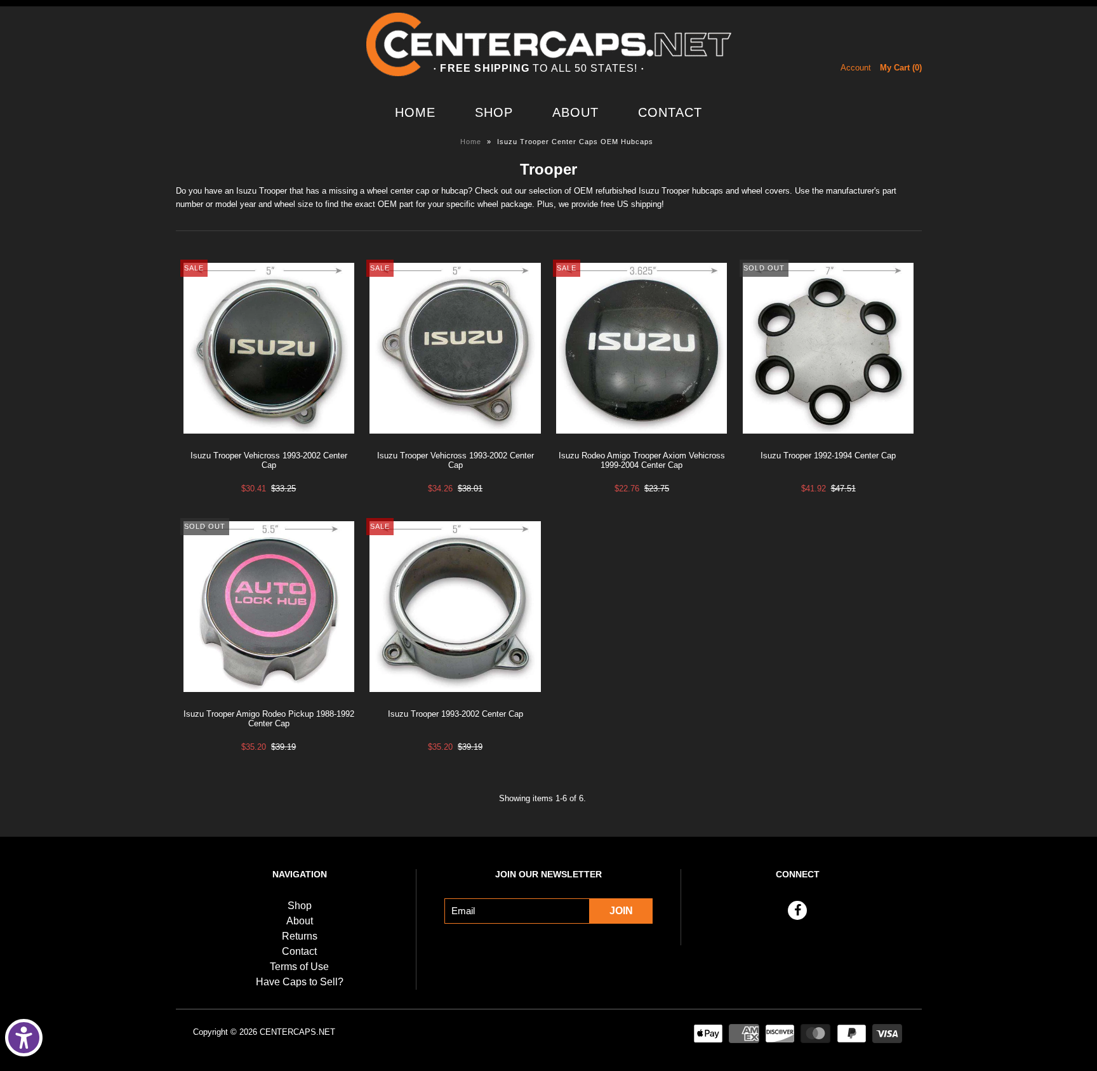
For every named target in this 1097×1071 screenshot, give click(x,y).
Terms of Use (299, 966)
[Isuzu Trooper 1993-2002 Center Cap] (454, 702)
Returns (299, 936)
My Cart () (901, 67)
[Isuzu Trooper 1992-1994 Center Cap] (828, 443)
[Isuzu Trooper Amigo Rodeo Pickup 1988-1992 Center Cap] (268, 702)
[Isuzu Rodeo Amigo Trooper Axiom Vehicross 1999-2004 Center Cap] (641, 443)
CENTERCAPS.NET (297, 1032)
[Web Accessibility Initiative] (24, 1037)
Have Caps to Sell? (299, 981)
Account (856, 67)
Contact (670, 112)
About (575, 112)
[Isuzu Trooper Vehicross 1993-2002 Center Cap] (268, 443)
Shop (494, 112)
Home (415, 112)
